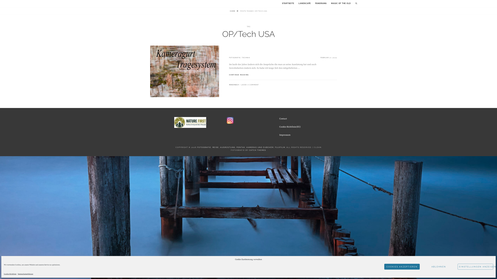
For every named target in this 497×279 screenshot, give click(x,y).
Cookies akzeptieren (401, 267)
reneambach (234, 85)
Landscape (304, 3)
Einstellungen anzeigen (476, 267)
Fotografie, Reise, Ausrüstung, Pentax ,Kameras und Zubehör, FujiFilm (241, 147)
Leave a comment (250, 85)
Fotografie (235, 58)
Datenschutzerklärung (25, 274)
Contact (283, 118)
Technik (246, 58)
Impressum (284, 135)
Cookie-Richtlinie (10, 274)
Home (233, 11)
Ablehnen (439, 267)
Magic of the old (341, 3)
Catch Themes (257, 150)
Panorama (321, 3)
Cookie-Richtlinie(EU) (290, 126)
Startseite (288, 3)
